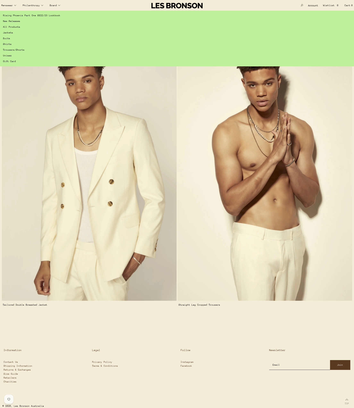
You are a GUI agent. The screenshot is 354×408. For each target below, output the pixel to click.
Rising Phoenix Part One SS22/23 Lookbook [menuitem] (31, 15)
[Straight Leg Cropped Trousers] (265, 170)
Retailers (10, 377)
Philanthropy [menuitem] (31, 5)
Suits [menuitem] (6, 38)
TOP (347, 403)
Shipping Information (18, 366)
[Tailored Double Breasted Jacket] (89, 170)
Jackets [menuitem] (8, 32)
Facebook (186, 366)
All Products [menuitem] (11, 27)
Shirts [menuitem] (7, 44)
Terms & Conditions (105, 366)
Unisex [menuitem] (7, 55)
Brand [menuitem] (53, 5)
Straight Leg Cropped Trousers (199, 305)
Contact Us (11, 362)
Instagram (187, 362)
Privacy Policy (102, 362)
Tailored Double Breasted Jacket (25, 305)
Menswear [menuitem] (7, 5)
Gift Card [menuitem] (9, 61)
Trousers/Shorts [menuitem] (14, 50)
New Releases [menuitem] (11, 21)
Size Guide (11, 374)
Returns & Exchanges (17, 369)
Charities (10, 381)
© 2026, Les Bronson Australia (23, 406)
